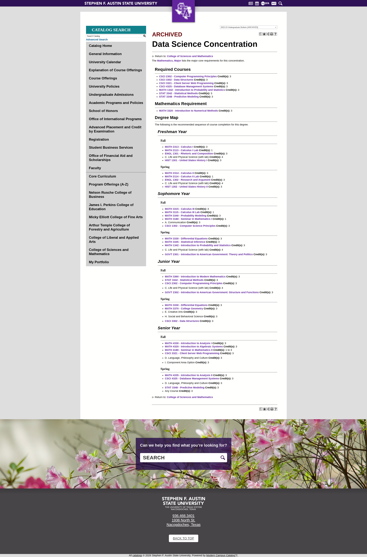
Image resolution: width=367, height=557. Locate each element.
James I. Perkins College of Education (111, 207)
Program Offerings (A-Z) (108, 184)
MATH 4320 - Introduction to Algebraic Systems (194, 346)
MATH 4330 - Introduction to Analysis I (188, 343)
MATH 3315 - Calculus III (180, 208)
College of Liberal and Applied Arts (114, 240)
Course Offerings (103, 78)
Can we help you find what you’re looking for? (183, 445)
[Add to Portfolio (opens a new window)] (264, 34)
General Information (105, 54)
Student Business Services (111, 147)
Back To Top (183, 538)
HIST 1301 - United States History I (186, 160)
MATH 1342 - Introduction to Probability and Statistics (192, 89)
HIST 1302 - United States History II (186, 186)
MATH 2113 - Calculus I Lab (181, 150)
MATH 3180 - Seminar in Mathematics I (188, 218)
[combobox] (248, 27)
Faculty (95, 168)
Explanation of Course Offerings (115, 70)
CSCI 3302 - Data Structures (176, 79)
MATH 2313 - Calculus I (179, 146)
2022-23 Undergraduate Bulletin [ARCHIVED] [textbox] (239, 27)
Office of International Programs (115, 119)
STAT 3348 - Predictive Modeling (179, 96)
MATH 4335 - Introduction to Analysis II (188, 375)
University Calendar (105, 62)
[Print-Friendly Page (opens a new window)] (271, 34)
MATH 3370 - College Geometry (184, 308)
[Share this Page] (268, 34)
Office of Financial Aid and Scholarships (111, 158)
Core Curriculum (102, 176)
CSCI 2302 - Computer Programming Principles (188, 76)
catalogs (137, 555)
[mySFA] (265, 3)
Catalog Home (100, 46)
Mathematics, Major (169, 60)
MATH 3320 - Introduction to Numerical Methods (188, 110)
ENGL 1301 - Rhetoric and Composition (189, 153)
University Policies (104, 86)
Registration (99, 139)
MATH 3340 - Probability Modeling (185, 215)
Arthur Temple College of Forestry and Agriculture (109, 227)
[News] (251, 3)
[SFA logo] (183, 503)
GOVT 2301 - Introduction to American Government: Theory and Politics (209, 254)
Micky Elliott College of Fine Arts (116, 217)
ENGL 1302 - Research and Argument (187, 179)
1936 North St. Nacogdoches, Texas (184, 522)
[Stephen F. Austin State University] (121, 3)
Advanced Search (97, 39)
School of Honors (103, 111)
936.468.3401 (183, 516)
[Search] (280, 3)
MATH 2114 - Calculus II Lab (182, 176)
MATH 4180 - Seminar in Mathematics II (189, 350)
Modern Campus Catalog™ (222, 555)
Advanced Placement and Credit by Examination (115, 129)
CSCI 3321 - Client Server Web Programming (186, 83)
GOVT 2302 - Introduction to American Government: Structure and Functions (212, 292)
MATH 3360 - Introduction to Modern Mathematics (195, 276)
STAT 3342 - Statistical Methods (178, 93)
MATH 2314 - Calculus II (179, 173)
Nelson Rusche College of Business (110, 195)
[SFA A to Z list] (274, 3)
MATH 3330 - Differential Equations (186, 238)
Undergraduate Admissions (111, 94)
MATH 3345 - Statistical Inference (185, 241)
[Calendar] (257, 3)
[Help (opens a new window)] (275, 34)
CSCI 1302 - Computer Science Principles (190, 225)
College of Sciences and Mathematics (109, 252)
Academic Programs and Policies (116, 103)
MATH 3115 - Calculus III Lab (182, 212)
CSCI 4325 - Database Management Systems (186, 86)
